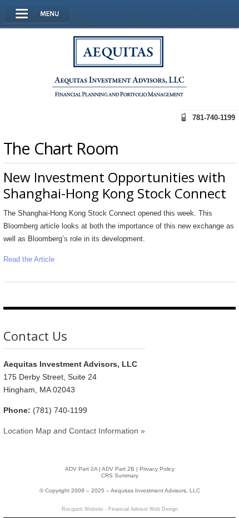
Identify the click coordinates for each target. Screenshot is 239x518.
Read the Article (28, 259)
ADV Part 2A (81, 469)
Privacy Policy (157, 469)
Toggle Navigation (37, 13)
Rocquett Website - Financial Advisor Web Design (120, 509)
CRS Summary (119, 475)
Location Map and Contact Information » (74, 430)
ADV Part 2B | (121, 469)
